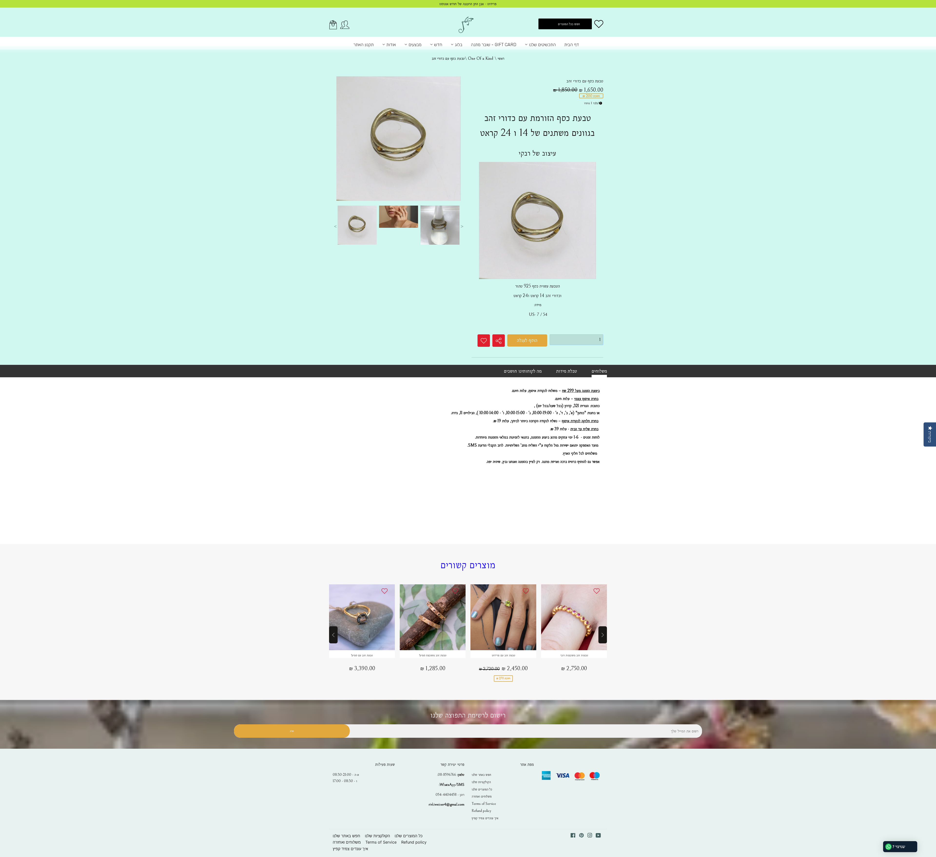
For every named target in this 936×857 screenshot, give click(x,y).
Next (461, 226)
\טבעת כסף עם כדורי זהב (450, 58)
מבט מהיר (362, 617)
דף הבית (571, 44)
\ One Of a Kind (482, 58)
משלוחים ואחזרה (482, 796)
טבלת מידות (566, 371)
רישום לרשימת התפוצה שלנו (468, 715)
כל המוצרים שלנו (482, 789)
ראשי (501, 58)
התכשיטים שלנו (542, 44)
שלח (292, 731)
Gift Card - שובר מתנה (493, 44)
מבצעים (414, 44)
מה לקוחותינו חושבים (523, 371)
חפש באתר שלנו (481, 774)
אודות (390, 44)
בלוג (458, 44)
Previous (335, 226)
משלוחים (599, 371)
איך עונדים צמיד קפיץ (485, 818)
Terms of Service (484, 803)
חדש (437, 44)
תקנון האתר (363, 44)
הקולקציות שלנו (481, 782)
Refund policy (481, 810)
